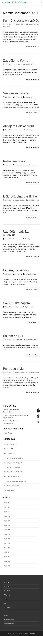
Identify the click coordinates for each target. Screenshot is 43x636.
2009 (5, 557)
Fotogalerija (7, 595)
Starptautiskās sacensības (14, 481)
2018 (5, 516)
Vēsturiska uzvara (15, 93)
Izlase (8, 449)
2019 (5, 512)
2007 (5, 566)
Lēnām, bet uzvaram (17, 270)
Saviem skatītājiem (16, 302)
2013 (5, 539)
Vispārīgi (27, 239)
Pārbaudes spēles (12, 467)
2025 (5, 503)
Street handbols (11, 486)
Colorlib (20, 633)
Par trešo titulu (13, 368)
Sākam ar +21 (13, 335)
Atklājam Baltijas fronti (19, 125)
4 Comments (18, 64)
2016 (5, 525)
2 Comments (18, 340)
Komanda (6, 586)
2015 (5, 530)
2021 (5, 507)
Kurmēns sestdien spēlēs (21, 20)
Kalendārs (7, 590)
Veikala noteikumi (9, 623)
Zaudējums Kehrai (16, 60)
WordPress (33, 633)
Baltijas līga (31, 24)
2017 (5, 521)
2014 (5, 534)
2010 (5, 552)
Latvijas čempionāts (12, 458)
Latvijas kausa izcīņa (13, 463)
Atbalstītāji (7, 607)
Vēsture (6, 615)
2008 (5, 561)
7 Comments (18, 165)
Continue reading (32, 47)
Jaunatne (9, 453)
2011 (5, 548)
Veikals (6, 599)
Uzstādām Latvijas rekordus (16, 233)
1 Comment (17, 239)
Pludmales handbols (12, 472)
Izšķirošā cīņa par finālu (20, 196)
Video (5, 603)
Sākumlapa (7, 582)
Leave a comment (19, 24)
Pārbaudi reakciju (9, 619)
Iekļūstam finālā (14, 161)
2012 (5, 543)
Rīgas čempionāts (31, 165)
